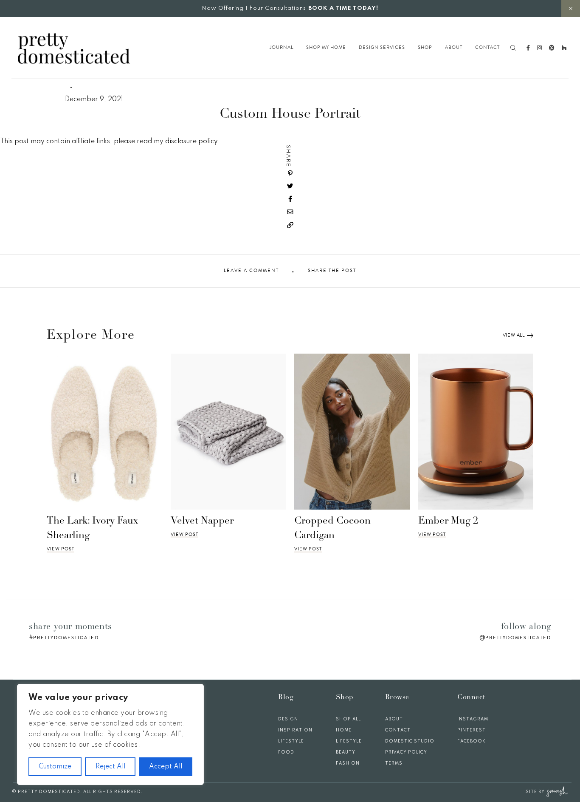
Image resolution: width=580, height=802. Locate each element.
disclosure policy (191, 141)
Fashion (348, 763)
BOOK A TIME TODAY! (343, 8)
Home (344, 730)
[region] (110, 734)
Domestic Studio (409, 741)
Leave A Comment (251, 270)
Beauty (345, 752)
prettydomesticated (66, 637)
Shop (425, 47)
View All (514, 335)
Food (286, 752)
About (453, 47)
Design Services (382, 47)
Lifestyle (291, 741)
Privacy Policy (406, 752)
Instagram (472, 719)
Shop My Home (326, 47)
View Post (60, 549)
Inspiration (295, 730)
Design (288, 719)
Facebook (471, 741)
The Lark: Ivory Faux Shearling (92, 528)
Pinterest (471, 730)
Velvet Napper (202, 521)
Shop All (348, 719)
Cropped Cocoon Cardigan (332, 528)
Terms (394, 763)
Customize (55, 766)
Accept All (165, 766)
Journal (281, 47)
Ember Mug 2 (448, 521)
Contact (487, 47)
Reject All (110, 766)
